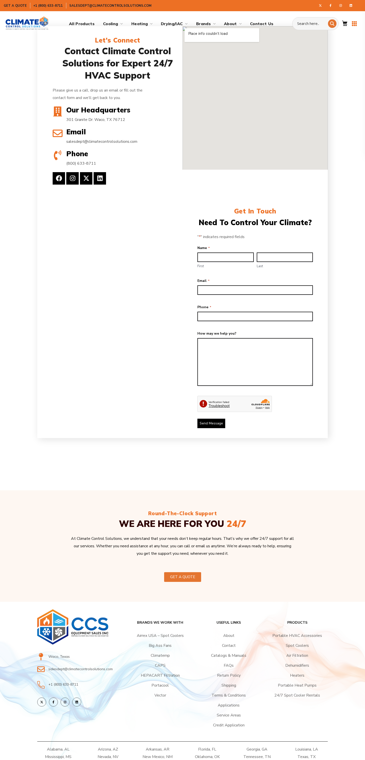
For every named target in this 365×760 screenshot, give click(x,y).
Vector (160, 695)
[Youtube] (351, 5)
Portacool (160, 685)
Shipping (228, 685)
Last (260, 266)
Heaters (297, 675)
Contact (229, 645)
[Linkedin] (100, 178)
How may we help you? (216, 333)
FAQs (229, 665)
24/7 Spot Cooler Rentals (297, 695)
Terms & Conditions (229, 695)
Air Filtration (297, 655)
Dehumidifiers (297, 665)
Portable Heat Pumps (297, 685)
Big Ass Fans (160, 645)
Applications (229, 705)
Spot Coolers (297, 645)
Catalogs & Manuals (228, 655)
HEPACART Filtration (160, 675)
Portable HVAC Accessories (297, 635)
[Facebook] (330, 5)
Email (203, 280)
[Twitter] (320, 5)
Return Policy (229, 675)
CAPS (160, 665)
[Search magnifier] (332, 23)
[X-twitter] (86, 178)
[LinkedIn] (76, 702)
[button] (344, 23)
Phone (204, 307)
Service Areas (229, 715)
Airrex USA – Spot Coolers (160, 635)
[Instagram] (341, 5)
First (200, 266)
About (228, 635)
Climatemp (160, 655)
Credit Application (229, 725)
